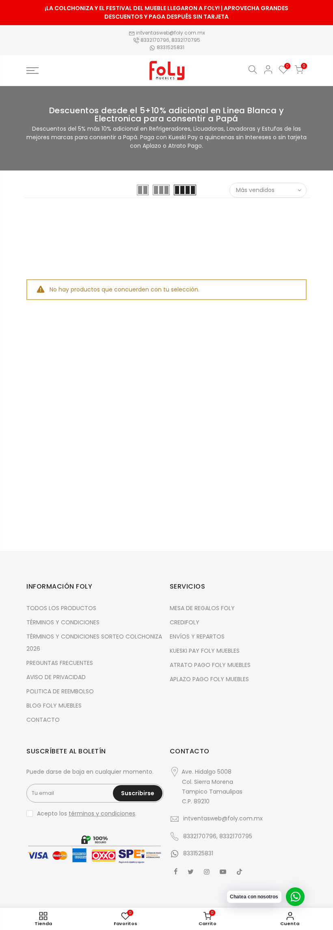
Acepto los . (86, 813)
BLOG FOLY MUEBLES (54, 705)
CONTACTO (43, 720)
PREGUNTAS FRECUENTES (59, 663)
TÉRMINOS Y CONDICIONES (62, 622)
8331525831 (170, 47)
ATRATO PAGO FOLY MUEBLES (210, 665)
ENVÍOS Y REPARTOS (197, 636)
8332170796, (155, 40)
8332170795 (185, 40)
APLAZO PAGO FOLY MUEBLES (209, 679)
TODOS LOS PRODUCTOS (61, 608)
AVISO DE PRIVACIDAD (56, 677)
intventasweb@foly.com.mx (170, 32)
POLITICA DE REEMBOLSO (60, 691)
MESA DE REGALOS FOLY (202, 608)
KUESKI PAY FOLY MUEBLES (205, 651)
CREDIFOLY (184, 622)
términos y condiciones (102, 813)
